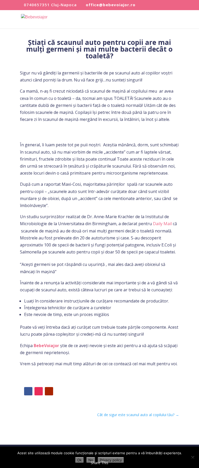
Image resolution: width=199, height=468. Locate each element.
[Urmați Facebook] (28, 391)
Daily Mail (162, 223)
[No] (192, 457)
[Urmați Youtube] (49, 391)
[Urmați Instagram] (38, 391)
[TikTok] (157, 5)
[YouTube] (166, 5)
